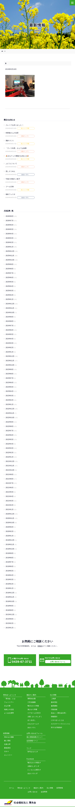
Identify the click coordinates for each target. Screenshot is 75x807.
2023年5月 (11, 387)
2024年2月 (11, 347)
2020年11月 (11, 518)
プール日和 (10, 186)
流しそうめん (10, 171)
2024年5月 (11, 334)
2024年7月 (11, 325)
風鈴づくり (10, 140)
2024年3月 (11, 343)
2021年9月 (11, 474)
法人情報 (50, 788)
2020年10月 (11, 522)
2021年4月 (11, 496)
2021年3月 (11, 501)
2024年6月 (11, 330)
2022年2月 (11, 452)
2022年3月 (11, 448)
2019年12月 (11, 540)
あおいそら (32, 773)
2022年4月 (11, 444)
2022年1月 (11, 457)
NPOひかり (32, 752)
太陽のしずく (33, 766)
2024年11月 (11, 308)
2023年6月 (11, 382)
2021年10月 (11, 470)
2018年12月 (11, 593)
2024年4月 (11, 339)
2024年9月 (11, 317)
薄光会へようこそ (23, 788)
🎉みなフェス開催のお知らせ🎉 (17, 156)
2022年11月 (11, 413)
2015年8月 (11, 619)
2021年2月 (11, 505)
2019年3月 (11, 579)
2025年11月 (11, 255)
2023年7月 (11, 378)
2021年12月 (12, 461)
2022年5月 (11, 439)
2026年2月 (11, 242)
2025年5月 (11, 282)
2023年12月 (12, 356)
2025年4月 (11, 286)
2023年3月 (11, 395)
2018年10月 (11, 601)
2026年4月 (11, 234)
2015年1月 (11, 628)
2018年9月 (11, 606)
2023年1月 (11, 404)
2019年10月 (11, 549)
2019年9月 (11, 553)
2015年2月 (11, 623)
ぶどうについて (11, 163)
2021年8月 (11, 479)
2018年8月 (11, 610)
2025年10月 (12, 260)
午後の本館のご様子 (13, 179)
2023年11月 (11, 360)
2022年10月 (12, 417)
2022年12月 (12, 409)
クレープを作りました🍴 (15, 125)
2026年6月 (11, 225)
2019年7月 (11, 562)
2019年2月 (11, 584)
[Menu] (72, 2)
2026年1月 (11, 247)
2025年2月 (11, 295)
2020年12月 (12, 514)
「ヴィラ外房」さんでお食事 (16, 148)
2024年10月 (11, 312)
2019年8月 (11, 558)
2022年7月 (11, 430)
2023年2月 (11, 400)
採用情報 (59, 788)
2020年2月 (11, 531)
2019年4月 (11, 575)
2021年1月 (11, 509)
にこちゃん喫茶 (33, 770)
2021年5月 (11, 492)
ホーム (11, 788)
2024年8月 (11, 321)
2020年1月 (11, 536)
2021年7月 (11, 483)
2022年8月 (11, 426)
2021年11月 (11, 465)
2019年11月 (11, 544)
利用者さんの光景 (12, 133)
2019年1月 (11, 588)
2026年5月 (11, 229)
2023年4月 (11, 391)
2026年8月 (11, 216)
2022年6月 (11, 435)
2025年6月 (11, 277)
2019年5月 (11, 571)
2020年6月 (11, 527)
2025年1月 (11, 299)
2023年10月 (11, 365)
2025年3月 (11, 290)
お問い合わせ (32, 792)
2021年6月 (11, 487)
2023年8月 (11, 374)
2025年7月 (11, 273)
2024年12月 (12, 304)
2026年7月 (11, 220)
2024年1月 (11, 352)
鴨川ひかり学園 (33, 762)
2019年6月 (11, 566)
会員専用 (44, 792)
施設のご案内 (38, 788)
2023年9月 (11, 369)
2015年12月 (11, 614)
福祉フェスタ (10, 194)
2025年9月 (11, 264)
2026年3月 (11, 238)
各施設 (40, 646)
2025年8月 (11, 269)
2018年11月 (11, 597)
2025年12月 (12, 251)
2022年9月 (11, 422)
